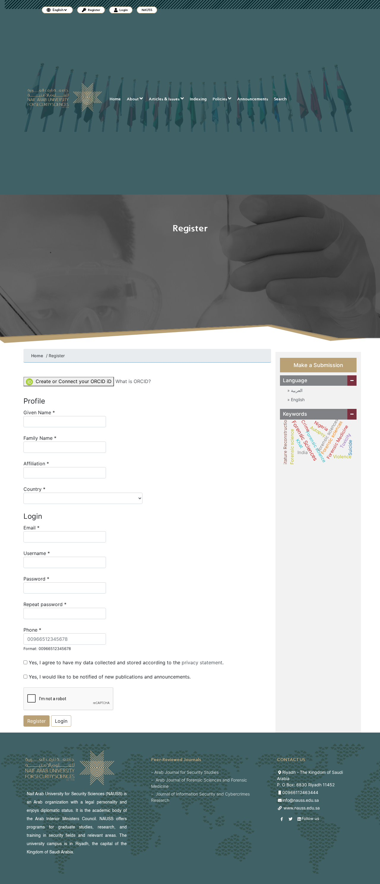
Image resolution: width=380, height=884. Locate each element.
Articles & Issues (164, 99)
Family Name (49, 438)
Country (44, 489)
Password (46, 578)
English (297, 399)
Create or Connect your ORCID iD (73, 381)
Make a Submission (318, 365)
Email (41, 527)
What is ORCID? (133, 381)
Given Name (49, 412)
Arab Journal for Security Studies (186, 772)
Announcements (252, 99)
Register (93, 10)
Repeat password (54, 604)
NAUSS (147, 10)
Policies (220, 99)
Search (280, 99)
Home (115, 99)
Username (46, 553)
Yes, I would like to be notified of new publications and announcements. (109, 677)
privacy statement (202, 662)
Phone (47, 639)
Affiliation (46, 463)
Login (123, 10)
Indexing (198, 99)
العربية (296, 390)
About (133, 99)
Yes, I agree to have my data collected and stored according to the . (125, 662)
